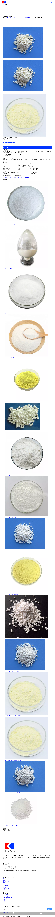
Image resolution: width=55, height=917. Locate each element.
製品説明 (5, 147)
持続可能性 (5, 885)
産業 (4, 882)
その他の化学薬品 (7, 901)
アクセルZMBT (9, 268)
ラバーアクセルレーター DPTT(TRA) (14, 715)
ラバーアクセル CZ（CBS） (12, 825)
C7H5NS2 (27, 177)
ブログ (4, 887)
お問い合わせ (6, 142)
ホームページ (6, 878)
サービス (5, 884)
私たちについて (7, 881)
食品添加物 (5, 899)
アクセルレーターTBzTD (11, 517)
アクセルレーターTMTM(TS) (12, 401)
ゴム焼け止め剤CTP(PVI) (11, 224)
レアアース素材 (7, 900)
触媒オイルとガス (7, 896)
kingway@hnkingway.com (13, 868)
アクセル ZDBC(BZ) (10, 357)
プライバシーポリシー (8, 889)
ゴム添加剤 (5, 894)
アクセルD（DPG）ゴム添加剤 (12, 792)
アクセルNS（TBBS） (10, 549)
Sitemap (28, 916)
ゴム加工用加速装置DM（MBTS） (13, 760)
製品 (4, 880)
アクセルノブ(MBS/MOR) (11, 594)
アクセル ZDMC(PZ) (10, 313)
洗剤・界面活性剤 (7, 897)
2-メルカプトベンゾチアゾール (10, 177)
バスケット (12, 142)
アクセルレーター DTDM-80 (12, 671)
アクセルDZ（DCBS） (10, 638)
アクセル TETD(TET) (10, 475)
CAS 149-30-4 (21, 177)
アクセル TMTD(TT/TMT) (11, 431)
